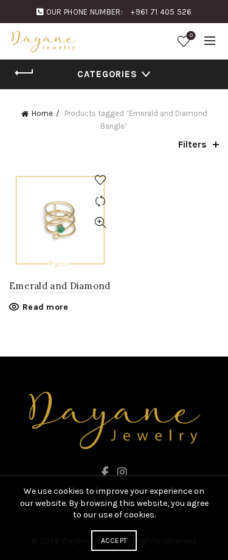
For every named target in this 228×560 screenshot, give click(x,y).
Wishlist (191, 35)
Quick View (100, 222)
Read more (45, 307)
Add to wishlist (100, 180)
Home (42, 113)
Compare (100, 201)
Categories (107, 74)
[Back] (24, 73)
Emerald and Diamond (60, 286)
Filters (192, 144)
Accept (114, 540)
